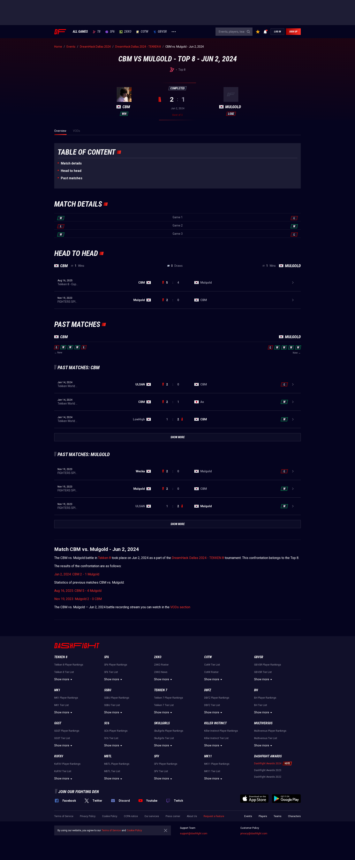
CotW (144, 31)
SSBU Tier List (112, 705)
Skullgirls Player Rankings (168, 730)
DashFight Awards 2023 (267, 770)
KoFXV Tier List (62, 771)
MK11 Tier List (212, 771)
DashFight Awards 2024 (267, 763)
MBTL (108, 756)
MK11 (208, 756)
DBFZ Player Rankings (216, 697)
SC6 (106, 723)
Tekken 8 (104, 558)
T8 (98, 31)
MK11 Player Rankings (216, 763)
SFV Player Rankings (165, 763)
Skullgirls (162, 723)
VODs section (180, 607)
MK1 (57, 690)
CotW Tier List (212, 664)
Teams (277, 816)
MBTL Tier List (112, 771)
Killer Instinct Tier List (216, 738)
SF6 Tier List (111, 672)
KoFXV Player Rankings (67, 763)
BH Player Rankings (265, 697)
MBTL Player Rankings (116, 763)
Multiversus (263, 723)
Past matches (71, 178)
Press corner (173, 816)
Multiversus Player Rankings (270, 730)
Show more (61, 679)
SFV (156, 756)
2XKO (127, 31)
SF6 (112, 31)
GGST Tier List (62, 738)
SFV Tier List (161, 771)
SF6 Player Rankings (115, 664)
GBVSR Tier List (263, 672)
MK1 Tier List (61, 705)
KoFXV (58, 756)
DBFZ (207, 690)
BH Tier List (260, 705)
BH (256, 690)
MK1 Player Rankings (66, 697)
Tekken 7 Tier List (164, 705)
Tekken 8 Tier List (64, 672)
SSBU (107, 690)
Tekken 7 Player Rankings (168, 697)
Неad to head (71, 171)
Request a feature (214, 816)
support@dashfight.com (193, 833)
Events (248, 816)
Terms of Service (63, 816)
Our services (151, 816)
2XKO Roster (161, 664)
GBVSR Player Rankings (267, 664)
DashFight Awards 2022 (267, 776)
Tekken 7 (160, 690)
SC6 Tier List (111, 738)
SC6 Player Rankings (116, 730)
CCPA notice (131, 816)
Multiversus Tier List (265, 738)
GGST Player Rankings (66, 730)
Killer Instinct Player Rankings (221, 730)
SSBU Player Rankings (116, 697)
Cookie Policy (109, 816)
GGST (57, 723)
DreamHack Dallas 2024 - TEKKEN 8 (198, 558)
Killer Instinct (215, 723)
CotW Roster (211, 672)
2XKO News (160, 672)
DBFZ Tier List (212, 705)
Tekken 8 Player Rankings (68, 664)
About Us (192, 816)
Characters (294, 816)
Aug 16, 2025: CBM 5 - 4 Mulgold (77, 591)
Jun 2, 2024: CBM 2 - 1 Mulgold (76, 574)
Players (263, 816)
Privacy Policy (88, 816)
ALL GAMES (80, 31)
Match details (71, 163)
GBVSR (162, 31)
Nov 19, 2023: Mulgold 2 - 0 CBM (78, 599)
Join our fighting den (78, 791)
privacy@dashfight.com (253, 833)
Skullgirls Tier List (164, 738)
